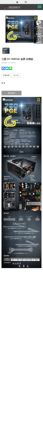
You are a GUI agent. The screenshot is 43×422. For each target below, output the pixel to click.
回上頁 (16, 75)
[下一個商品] (5, 83)
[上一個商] (3, 83)
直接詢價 (6, 75)
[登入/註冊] (17, 2)
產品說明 (11, 93)
